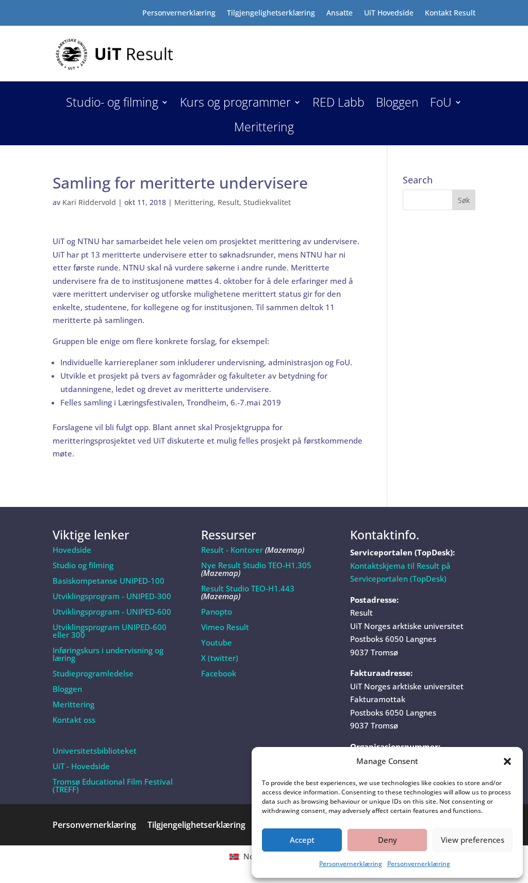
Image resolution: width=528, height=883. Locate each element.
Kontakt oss (74, 720)
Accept (302, 840)
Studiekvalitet (267, 202)
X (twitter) (219, 658)
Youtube (216, 642)
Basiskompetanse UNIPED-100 (108, 580)
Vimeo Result (225, 627)
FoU (441, 104)
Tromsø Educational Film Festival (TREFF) (113, 785)
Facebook (218, 673)
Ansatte (339, 13)
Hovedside (72, 550)
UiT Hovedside (389, 13)
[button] (507, 761)
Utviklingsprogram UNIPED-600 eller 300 (110, 631)
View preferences (472, 840)
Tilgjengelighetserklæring (271, 13)
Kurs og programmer (235, 104)
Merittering (264, 129)
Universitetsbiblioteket (95, 750)
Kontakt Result (450, 13)
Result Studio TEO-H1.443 (247, 588)
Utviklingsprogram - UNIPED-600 (112, 611)
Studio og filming (83, 565)
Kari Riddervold (89, 202)
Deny (387, 840)
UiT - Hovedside (81, 766)
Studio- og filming (112, 104)
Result (228, 202)
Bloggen (397, 104)
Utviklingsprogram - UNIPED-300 (112, 596)
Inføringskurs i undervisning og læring (108, 654)
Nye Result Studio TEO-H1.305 (256, 565)
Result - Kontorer (232, 550)
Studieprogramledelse (93, 673)
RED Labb (338, 104)
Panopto (216, 611)
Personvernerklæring (350, 863)
